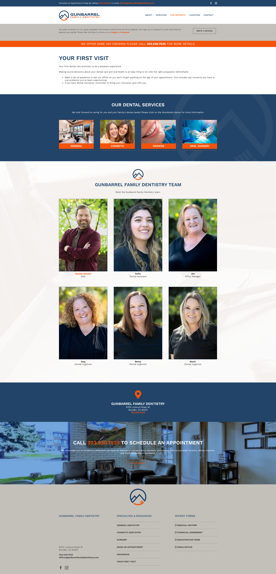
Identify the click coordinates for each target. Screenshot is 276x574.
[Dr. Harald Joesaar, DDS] (83, 200)
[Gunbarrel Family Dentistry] (138, 489)
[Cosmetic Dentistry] (117, 121)
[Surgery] (199, 121)
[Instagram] (66, 568)
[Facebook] (61, 568)
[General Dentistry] (76, 121)
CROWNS (158, 145)
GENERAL (76, 145)
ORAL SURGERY (200, 145)
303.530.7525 (104, 3)
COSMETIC (117, 145)
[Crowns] (158, 121)
